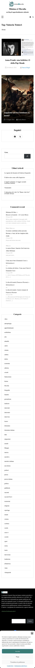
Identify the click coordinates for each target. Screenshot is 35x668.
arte (5, 337)
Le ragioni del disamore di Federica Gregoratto (17, 173)
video (5, 568)
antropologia (7, 323)
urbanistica (7, 563)
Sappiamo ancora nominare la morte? (17, 114)
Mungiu (6, 448)
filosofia (6, 385)
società (6, 537)
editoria (6, 368)
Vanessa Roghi (26, 67)
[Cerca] (27, 156)
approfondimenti (9, 328)
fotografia (7, 390)
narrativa (6, 457)
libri (5, 434)
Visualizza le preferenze (17, 662)
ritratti (6, 514)
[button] (32, 633)
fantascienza (7, 376)
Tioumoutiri (7, 187)
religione (6, 505)
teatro (6, 550)
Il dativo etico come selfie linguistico (14, 177)
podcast (6, 470)
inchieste (6, 403)
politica (6, 483)
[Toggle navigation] (2, 17)
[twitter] (33, 17)
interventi (7, 408)
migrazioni (7, 439)
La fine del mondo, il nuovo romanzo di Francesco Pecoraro (17, 291)
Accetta (17, 651)
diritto (6, 359)
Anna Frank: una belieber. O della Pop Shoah (17, 61)
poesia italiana (8, 479)
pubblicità (7, 488)
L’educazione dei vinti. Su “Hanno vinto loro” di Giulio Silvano (17, 192)
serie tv (6, 532)
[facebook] (30, 17)
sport (5, 541)
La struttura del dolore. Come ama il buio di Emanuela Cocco (18, 269)
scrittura (6, 523)
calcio (6, 345)
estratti (6, 372)
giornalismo (7, 399)
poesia (6, 474)
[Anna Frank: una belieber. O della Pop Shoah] (18, 47)
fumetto (6, 394)
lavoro (6, 421)
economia (7, 363)
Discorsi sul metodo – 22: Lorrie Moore (17, 215)
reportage (7, 510)
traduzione (7, 559)
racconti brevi (8, 497)
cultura (6, 354)
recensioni (7, 501)
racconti (6, 492)
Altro (5, 319)
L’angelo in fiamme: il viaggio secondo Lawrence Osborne (15, 182)
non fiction (7, 465)
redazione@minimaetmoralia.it (8, 611)
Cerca (6, 152)
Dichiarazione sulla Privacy (20, 665)
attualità (6, 341)
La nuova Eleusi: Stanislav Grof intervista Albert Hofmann (17, 249)
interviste (7, 417)
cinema (6, 350)
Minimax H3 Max (11, 212)
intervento (7, 412)
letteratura (7, 425)
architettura (7, 332)
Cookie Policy (10, 665)
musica (6, 452)
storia (6, 545)
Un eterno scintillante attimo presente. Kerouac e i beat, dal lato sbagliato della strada (17, 233)
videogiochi (7, 572)
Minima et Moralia (17, 9)
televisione (7, 554)
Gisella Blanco (22, 119)
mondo (6, 443)
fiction (6, 381)
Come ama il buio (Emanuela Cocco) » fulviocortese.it (17, 262)
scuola (6, 528)
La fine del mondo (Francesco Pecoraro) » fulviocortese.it (17, 283)
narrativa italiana (9, 461)
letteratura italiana (9, 430)
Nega (17, 657)
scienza (6, 519)
